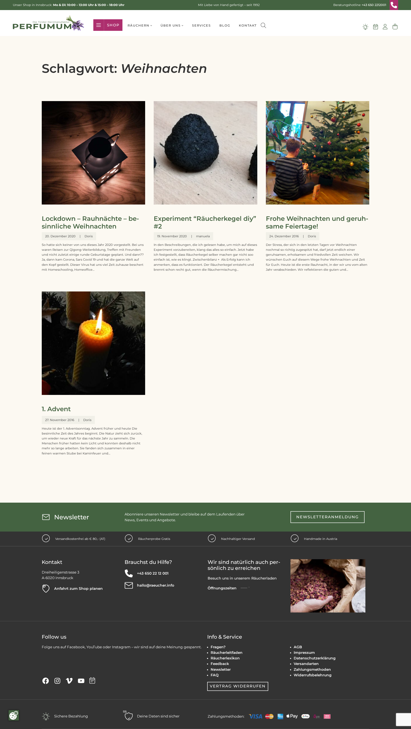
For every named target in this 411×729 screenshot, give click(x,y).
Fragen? (218, 647)
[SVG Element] (394, 5)
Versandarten (306, 664)
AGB (298, 647)
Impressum (304, 652)
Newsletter (221, 669)
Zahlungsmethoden (312, 669)
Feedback (220, 664)
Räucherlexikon (225, 658)
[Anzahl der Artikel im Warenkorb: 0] (395, 27)
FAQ (215, 675)
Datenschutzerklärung (315, 658)
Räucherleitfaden (227, 652)
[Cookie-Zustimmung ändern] (14, 715)
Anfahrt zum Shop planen (78, 588)
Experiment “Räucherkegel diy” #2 (205, 222)
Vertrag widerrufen (238, 686)
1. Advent (56, 409)
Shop (113, 25)
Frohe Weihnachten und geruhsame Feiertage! (317, 222)
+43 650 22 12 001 (152, 573)
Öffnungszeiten (222, 588)
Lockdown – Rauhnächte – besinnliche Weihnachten (90, 222)
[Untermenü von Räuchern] (151, 25)
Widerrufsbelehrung (313, 675)
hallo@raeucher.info (155, 585)
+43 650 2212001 (374, 5)
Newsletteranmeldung (327, 517)
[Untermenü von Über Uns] (182, 25)
